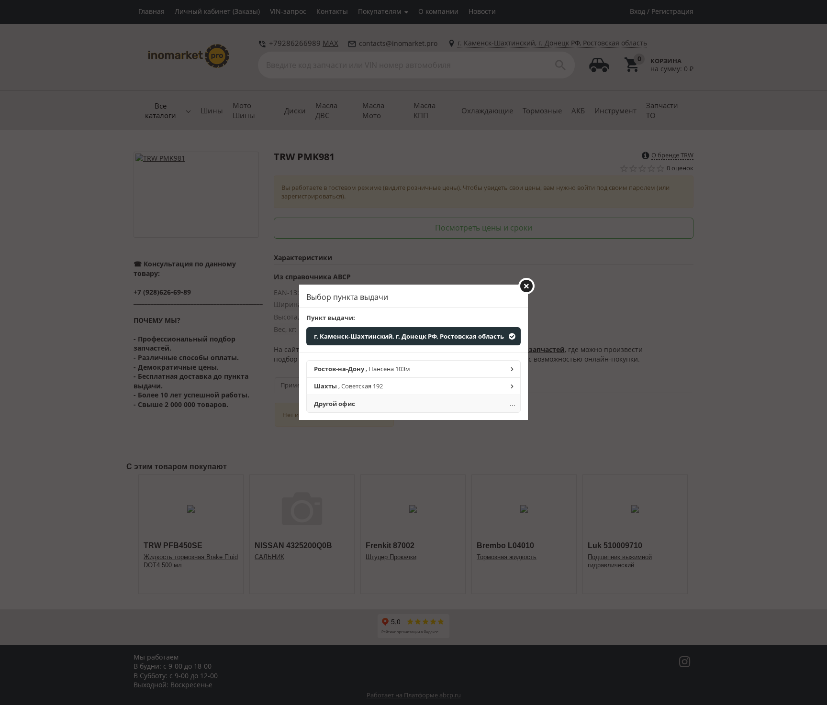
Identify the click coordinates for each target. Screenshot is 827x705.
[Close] (526, 286)
